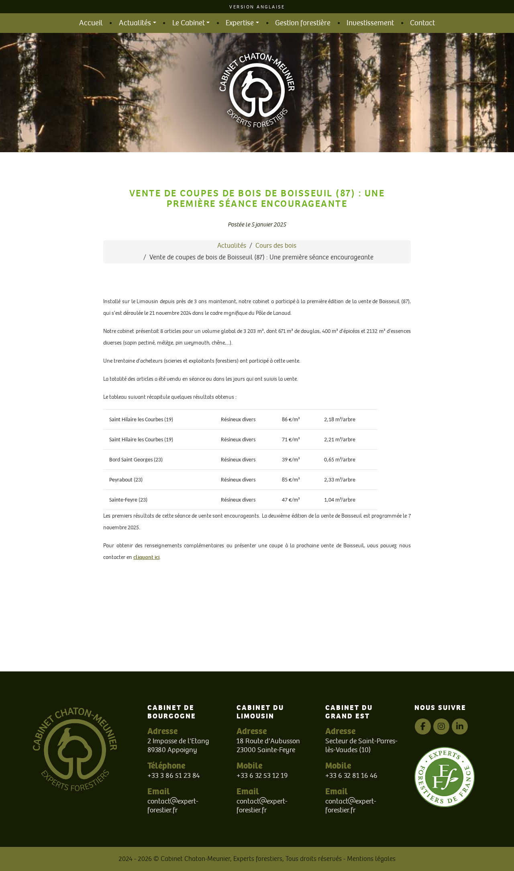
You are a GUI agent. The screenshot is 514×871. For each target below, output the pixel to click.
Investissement (370, 23)
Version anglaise (257, 7)
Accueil (91, 23)
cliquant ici (146, 557)
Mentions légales (371, 859)
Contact (422, 23)
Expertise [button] (240, 23)
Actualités (231, 246)
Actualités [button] (135, 23)
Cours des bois (275, 246)
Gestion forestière (302, 23)
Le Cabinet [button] (188, 23)
